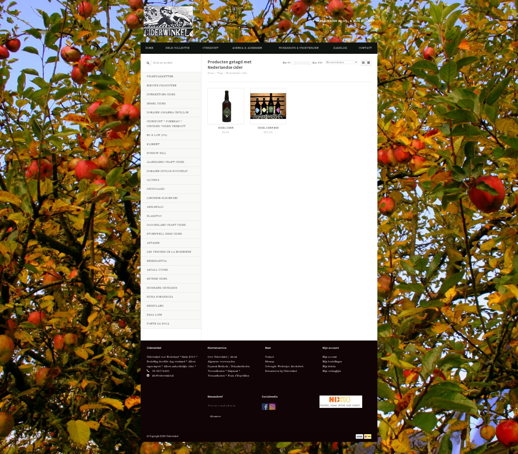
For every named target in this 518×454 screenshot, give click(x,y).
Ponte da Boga (158, 323)
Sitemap (269, 361)
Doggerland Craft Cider (166, 225)
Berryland (155, 306)
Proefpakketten (160, 76)
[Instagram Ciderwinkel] (272, 406)
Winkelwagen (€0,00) (331, 21)
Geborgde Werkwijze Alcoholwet (284, 366)
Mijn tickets (329, 366)
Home (149, 48)
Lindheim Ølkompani (162, 198)
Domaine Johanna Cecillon (168, 112)
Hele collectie (178, 48)
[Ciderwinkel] (195, 21)
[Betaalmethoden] (360, 436)
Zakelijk (340, 48)
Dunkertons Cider (161, 94)
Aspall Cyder (157, 270)
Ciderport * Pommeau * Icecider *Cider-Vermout (166, 123)
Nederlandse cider (236, 73)
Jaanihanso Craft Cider (165, 162)
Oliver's (153, 180)
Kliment (153, 144)
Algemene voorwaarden (221, 361)
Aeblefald (155, 207)
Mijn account (363, 21)
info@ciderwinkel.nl (163, 375)
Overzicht (211, 48)
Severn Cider (157, 279)
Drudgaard (156, 189)
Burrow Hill (156, 153)
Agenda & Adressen (247, 48)
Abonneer (215, 416)
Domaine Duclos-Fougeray (167, 171)
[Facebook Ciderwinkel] (265, 406)
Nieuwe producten (161, 85)
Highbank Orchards (162, 288)
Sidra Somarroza (160, 297)
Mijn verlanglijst (332, 371)
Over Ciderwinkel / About (222, 357)
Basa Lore (154, 315)
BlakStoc (154, 216)
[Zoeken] (148, 63)
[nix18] (341, 401)
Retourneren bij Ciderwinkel (281, 371)
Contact (365, 48)
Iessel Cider (156, 103)
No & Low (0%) (157, 135)
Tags (220, 73)
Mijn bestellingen (332, 361)
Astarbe (153, 243)
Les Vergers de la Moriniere (169, 252)
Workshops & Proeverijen (299, 48)
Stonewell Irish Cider (164, 234)
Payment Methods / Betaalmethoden (228, 366)
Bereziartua (157, 261)
